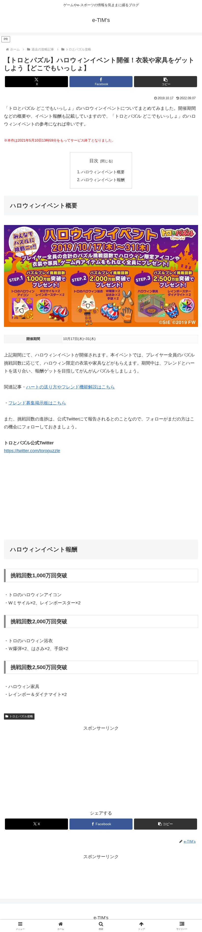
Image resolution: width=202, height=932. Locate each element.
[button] (165, 81)
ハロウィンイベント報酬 (103, 179)
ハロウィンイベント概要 (103, 172)
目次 (93, 160)
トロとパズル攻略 (21, 716)
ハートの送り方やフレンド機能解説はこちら (70, 387)
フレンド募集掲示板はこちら (37, 403)
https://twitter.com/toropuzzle (32, 450)
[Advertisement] (101, 497)
